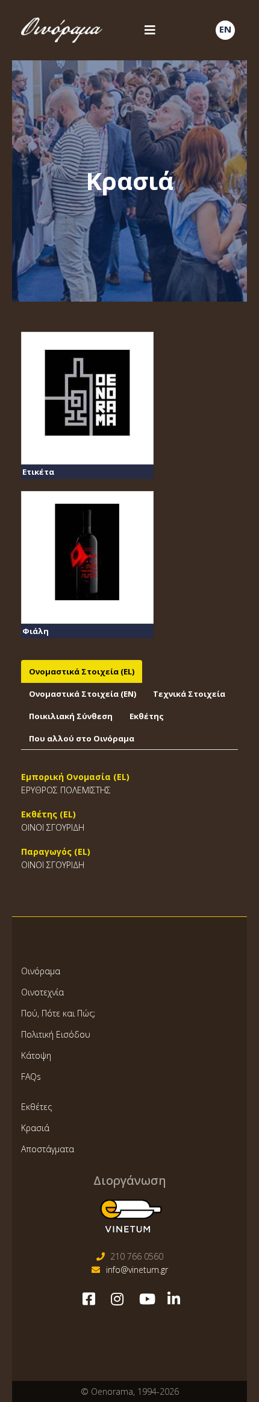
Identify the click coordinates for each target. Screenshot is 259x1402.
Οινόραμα (40, 971)
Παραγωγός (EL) (55, 851)
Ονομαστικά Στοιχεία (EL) (81, 671)
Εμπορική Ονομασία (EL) (75, 776)
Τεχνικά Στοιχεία (189, 693)
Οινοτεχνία (42, 992)
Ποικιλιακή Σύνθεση (71, 716)
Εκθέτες (36, 1106)
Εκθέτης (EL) (48, 814)
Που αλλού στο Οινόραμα (81, 738)
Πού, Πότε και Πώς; (58, 1013)
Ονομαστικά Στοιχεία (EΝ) (82, 693)
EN (225, 29)
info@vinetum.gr (137, 1269)
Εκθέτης (147, 716)
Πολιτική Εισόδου (55, 1034)
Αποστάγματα (47, 1149)
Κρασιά (35, 1128)
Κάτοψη (36, 1055)
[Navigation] (149, 30)
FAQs (31, 1076)
